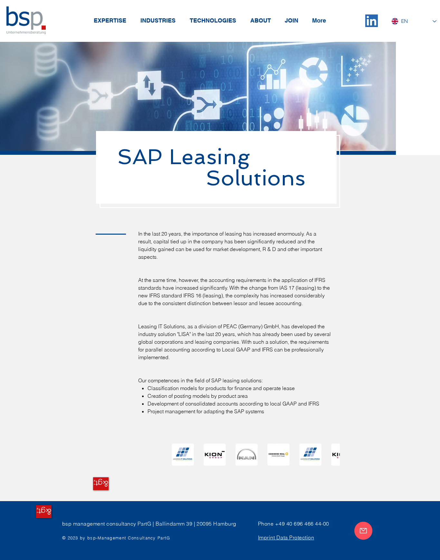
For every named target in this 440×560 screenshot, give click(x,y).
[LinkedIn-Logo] (371, 20)
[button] (215, 454)
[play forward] (332, 454)
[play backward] (180, 454)
